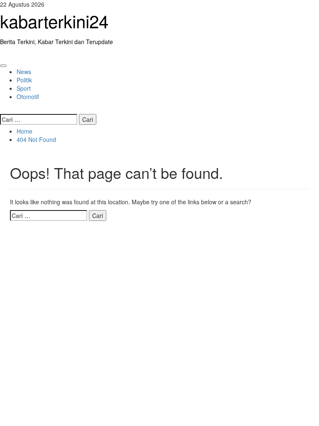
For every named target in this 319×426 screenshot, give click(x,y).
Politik (24, 80)
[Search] (2, 109)
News (24, 71)
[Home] (2, 54)
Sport (24, 88)
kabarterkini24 (54, 20)
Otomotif (28, 96)
